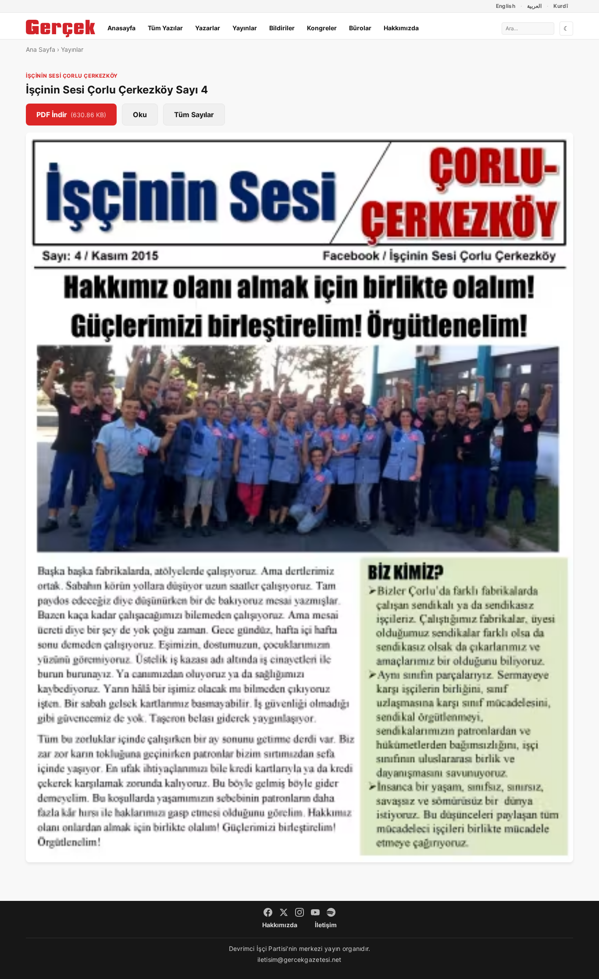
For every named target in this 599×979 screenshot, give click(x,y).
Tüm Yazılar (165, 28)
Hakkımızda (401, 28)
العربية (534, 6)
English (506, 6)
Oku (140, 114)
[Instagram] (299, 912)
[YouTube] (315, 912)
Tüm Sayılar (194, 114)
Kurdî (560, 6)
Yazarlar (207, 28)
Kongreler (322, 28)
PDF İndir (71, 114)
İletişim (326, 925)
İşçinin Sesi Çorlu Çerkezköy (72, 75)
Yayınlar (244, 28)
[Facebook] (268, 912)
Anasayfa (121, 28)
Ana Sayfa (40, 49)
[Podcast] (331, 912)
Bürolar (360, 28)
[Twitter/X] (283, 912)
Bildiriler (282, 28)
